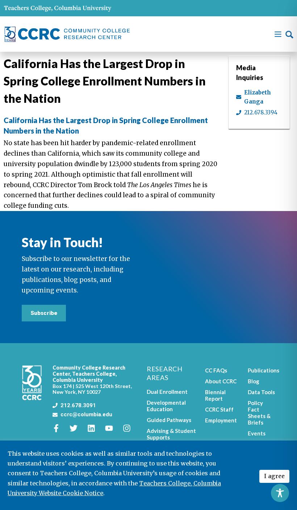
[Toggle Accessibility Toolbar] (280, 493)
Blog (253, 381)
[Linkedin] (95, 428)
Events (256, 433)
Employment (221, 420)
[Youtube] (113, 428)
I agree (274, 476)
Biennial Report (215, 395)
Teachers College (94, 374)
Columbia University (78, 380)
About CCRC (221, 381)
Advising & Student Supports (171, 434)
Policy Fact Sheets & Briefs (259, 413)
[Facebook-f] (60, 428)
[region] (148, 475)
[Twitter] (77, 428)
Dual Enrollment (167, 391)
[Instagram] (131, 428)
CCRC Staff (219, 409)
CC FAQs (216, 370)
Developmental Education (166, 405)
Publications (261, 370)
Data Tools (261, 392)
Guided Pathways (169, 420)
